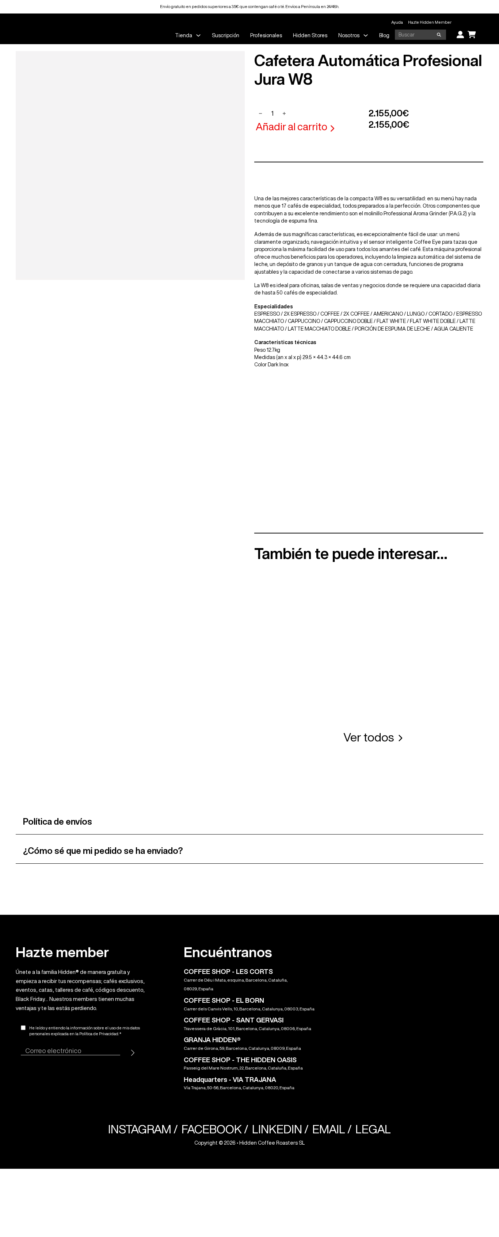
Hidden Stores (310, 35)
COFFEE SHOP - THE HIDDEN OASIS (240, 1059)
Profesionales (266, 35)
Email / (332, 1129)
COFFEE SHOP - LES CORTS (228, 971)
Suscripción (225, 35)
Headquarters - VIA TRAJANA (230, 1079)
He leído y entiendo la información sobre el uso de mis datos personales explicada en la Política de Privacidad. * (84, 1031)
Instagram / (143, 1129)
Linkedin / (280, 1129)
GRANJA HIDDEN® (212, 1039)
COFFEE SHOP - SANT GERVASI (233, 1020)
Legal (373, 1129)
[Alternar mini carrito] (472, 34)
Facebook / (215, 1129)
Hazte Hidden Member (430, 22)
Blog (384, 35)
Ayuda (397, 22)
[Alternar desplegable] (198, 35)
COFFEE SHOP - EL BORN (224, 1000)
